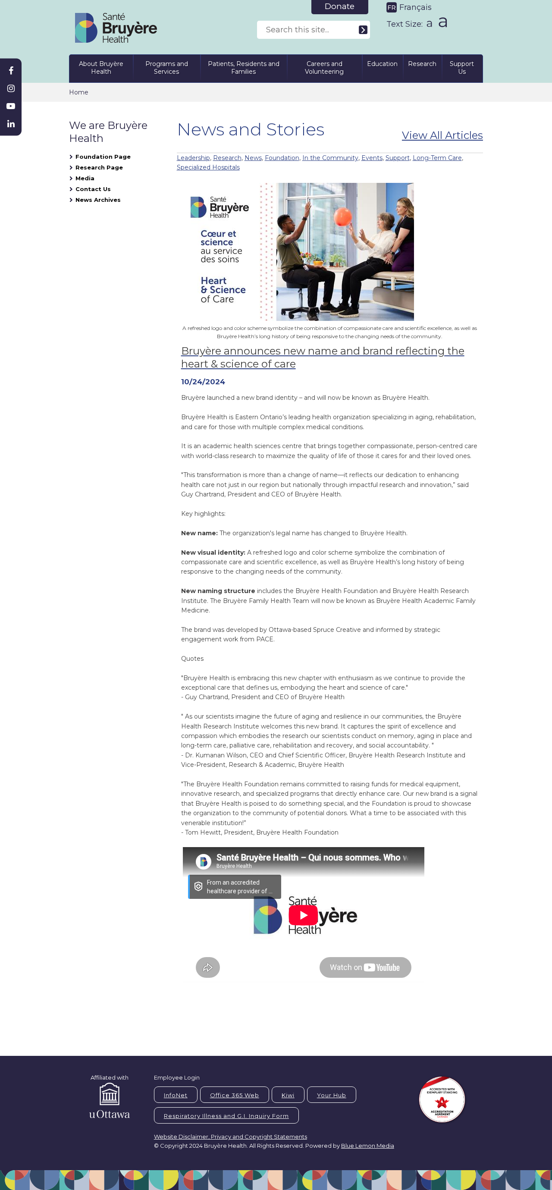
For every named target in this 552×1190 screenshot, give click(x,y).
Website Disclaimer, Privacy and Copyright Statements (230, 1136)
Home (78, 92)
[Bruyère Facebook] (10, 70)
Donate (339, 6)
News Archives (98, 199)
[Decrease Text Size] (428, 21)
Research (422, 64)
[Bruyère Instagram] (10, 88)
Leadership (193, 158)
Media (84, 178)
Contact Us (93, 188)
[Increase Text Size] (441, 22)
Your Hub (331, 1095)
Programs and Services (166, 67)
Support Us (462, 67)
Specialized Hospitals (208, 167)
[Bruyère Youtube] (10, 106)
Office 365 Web (234, 1095)
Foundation (282, 158)
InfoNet (176, 1095)
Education (382, 64)
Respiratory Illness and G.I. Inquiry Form (226, 1115)
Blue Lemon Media (367, 1145)
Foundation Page (103, 156)
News (253, 158)
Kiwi (288, 1095)
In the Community (330, 158)
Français (415, 7)
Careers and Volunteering (324, 67)
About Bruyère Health (101, 67)
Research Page (99, 167)
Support (398, 158)
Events (372, 158)
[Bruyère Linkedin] (10, 124)
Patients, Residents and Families (243, 67)
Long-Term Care (437, 158)
